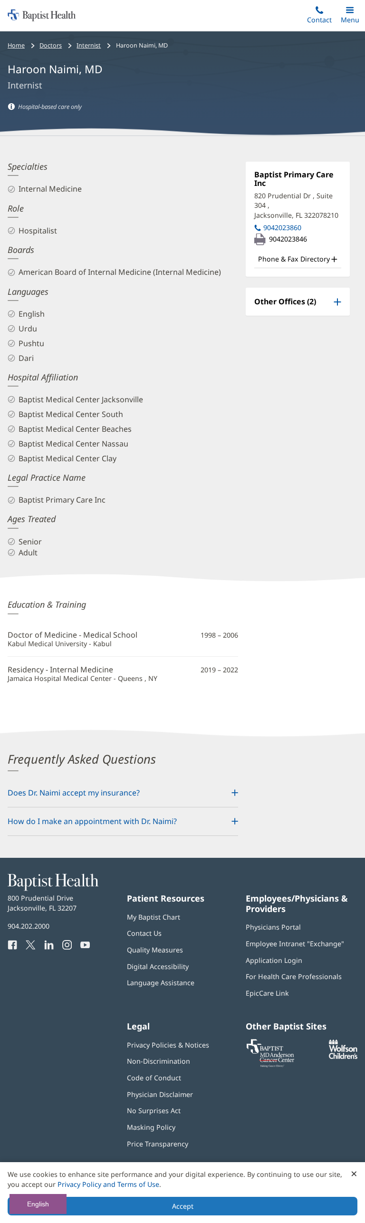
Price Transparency (157, 1143)
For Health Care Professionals (294, 976)
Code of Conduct (154, 1077)
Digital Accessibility (158, 966)
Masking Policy (151, 1127)
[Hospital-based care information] (11, 106)
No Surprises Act (154, 1110)
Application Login (274, 960)
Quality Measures (155, 949)
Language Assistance (160, 982)
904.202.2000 (28, 926)
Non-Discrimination (158, 1061)
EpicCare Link (267, 993)
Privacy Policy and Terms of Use (108, 1184)
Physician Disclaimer (160, 1094)
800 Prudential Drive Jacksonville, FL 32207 (42, 902)
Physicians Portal (273, 927)
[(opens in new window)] (343, 1056)
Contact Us (144, 933)
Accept (182, 1206)
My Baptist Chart (153, 917)
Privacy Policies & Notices (168, 1044)
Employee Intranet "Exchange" (295, 943)
